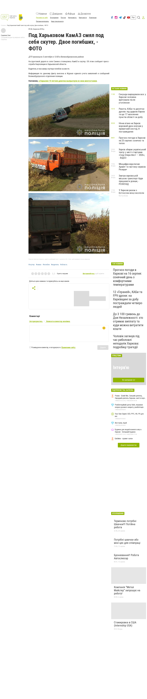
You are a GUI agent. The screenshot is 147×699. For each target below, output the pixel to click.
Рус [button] (133, 17)
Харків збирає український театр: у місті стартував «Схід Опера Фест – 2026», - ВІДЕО (132, 153)
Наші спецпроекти (57, 21)
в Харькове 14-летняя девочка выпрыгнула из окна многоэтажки (68, 81)
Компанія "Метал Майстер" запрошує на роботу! (127, 590)
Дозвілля (85, 14)
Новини (43, 14)
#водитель (55, 265)
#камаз (38, 265)
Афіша (71, 14)
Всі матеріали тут (128, 380)
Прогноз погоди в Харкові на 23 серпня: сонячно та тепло (132, 140)
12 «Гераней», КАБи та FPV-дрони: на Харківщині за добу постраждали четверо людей (127, 299)
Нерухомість (72, 18)
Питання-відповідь (42, 21)
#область (63, 265)
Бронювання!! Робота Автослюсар (126, 557)
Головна (3, 25)
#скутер (31, 265)
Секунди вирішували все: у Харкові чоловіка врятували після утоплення (132, 98)
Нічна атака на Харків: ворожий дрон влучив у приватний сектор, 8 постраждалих (131, 127)
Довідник (57, 14)
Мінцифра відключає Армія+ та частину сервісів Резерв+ (132, 167)
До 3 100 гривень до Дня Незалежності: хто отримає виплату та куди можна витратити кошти (128, 321)
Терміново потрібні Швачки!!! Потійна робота (125, 524)
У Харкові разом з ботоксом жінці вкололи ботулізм (131, 193)
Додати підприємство (129, 445)
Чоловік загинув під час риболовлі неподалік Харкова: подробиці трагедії (126, 341)
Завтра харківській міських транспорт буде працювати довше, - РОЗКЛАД (131, 179)
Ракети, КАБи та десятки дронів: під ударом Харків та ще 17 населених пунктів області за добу (132, 112)
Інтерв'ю (121, 367)
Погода (63, 18)
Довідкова (92, 18)
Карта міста (83, 18)
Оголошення (54, 18)
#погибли (46, 265)
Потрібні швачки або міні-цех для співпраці (127, 541)
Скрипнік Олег (6, 35)
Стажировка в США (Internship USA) (125, 624)
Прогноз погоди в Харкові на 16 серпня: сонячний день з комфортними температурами (127, 277)
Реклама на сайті (42, 18)
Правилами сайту (68, 347)
